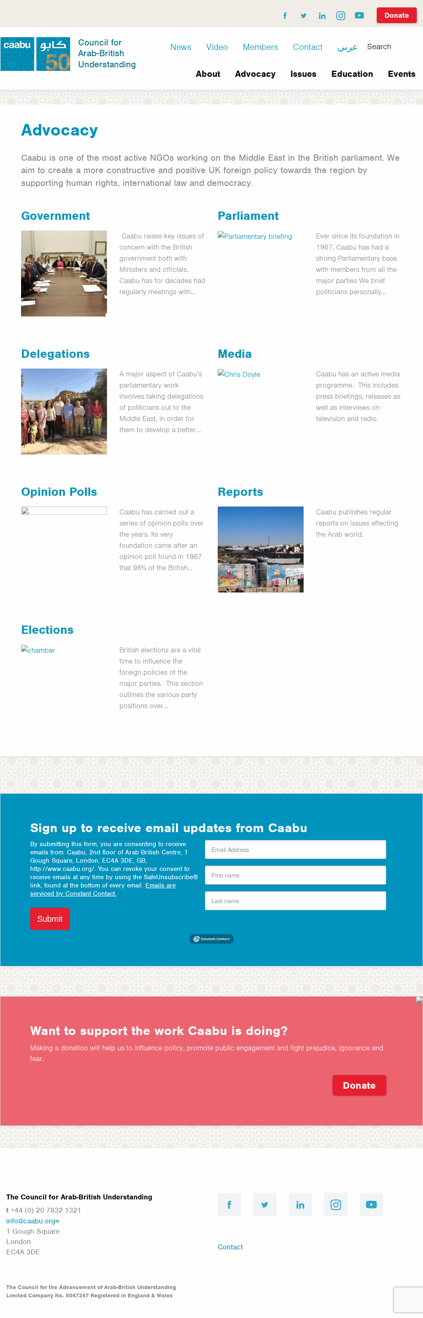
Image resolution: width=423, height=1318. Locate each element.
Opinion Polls (59, 491)
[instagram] (340, 13)
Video (217, 46)
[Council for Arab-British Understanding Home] (35, 53)
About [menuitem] (208, 73)
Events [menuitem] (402, 73)
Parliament (248, 215)
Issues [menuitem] (303, 73)
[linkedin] (322, 13)
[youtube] (359, 13)
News (180, 46)
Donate (397, 15)
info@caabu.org (30, 1220)
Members (260, 46)
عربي (347, 46)
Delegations (55, 353)
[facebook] (284, 13)
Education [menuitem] (352, 73)
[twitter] (303, 13)
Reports (240, 491)
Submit (50, 918)
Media (235, 353)
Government (55, 215)
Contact (308, 46)
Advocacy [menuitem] (255, 73)
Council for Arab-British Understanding (107, 53)
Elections (47, 629)
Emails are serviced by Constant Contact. (103, 889)
